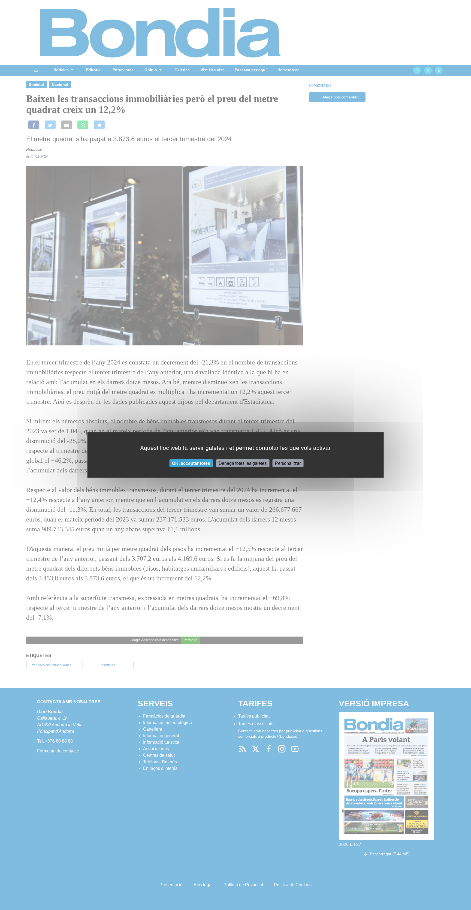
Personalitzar (288, 463)
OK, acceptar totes (191, 463)
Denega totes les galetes (243, 463)
